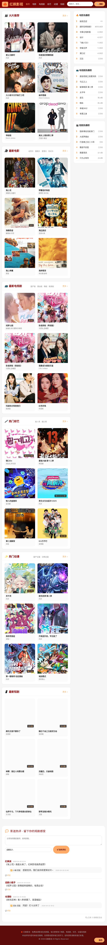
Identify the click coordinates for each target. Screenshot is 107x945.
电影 (34, 4)
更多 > (65, 15)
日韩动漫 (45, 557)
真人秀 (37, 422)
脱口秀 (44, 422)
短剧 (62, 4)
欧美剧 (51, 286)
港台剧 (39, 286)
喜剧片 (37, 151)
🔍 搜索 (100, 4)
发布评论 (62, 850)
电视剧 (42, 4)
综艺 (49, 4)
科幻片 (51, 151)
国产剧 (33, 286)
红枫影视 (13, 4)
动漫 (56, 4)
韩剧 (45, 286)
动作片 (31, 151)
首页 (28, 4)
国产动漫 (36, 557)
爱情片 (44, 151)
